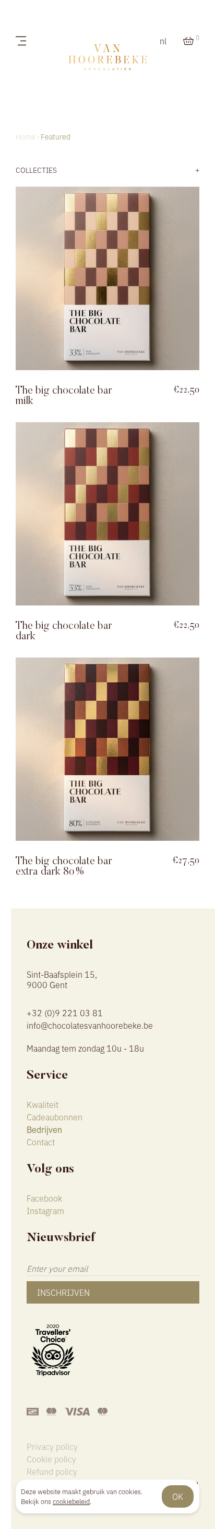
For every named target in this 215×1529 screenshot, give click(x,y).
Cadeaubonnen (54, 1116)
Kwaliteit (42, 1104)
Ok (177, 1496)
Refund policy (52, 1471)
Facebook (44, 1198)
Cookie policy (51, 1458)
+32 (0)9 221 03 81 (65, 1012)
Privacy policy (52, 1446)
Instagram (45, 1210)
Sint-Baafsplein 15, (62, 978)
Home (25, 136)
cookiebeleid (71, 1501)
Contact (41, 1141)
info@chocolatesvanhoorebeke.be (90, 1025)
